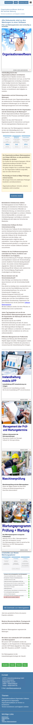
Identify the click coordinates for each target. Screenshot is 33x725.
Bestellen (5, 665)
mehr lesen (24, 400)
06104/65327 (8, 2)
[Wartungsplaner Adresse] (13, 686)
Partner (19, 665)
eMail (15, 2)
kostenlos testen (23, 2)
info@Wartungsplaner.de (13, 688)
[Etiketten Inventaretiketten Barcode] (25, 148)
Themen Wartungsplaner (9, 721)
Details (12, 665)
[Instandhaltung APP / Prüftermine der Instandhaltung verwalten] (16, 382)
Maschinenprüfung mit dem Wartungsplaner (16, 484)
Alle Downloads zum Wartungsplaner (16, 608)
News (25, 665)
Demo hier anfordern (20, 70)
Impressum (5, 717)
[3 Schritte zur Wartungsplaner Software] (16, 570)
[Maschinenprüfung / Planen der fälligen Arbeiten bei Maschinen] (16, 482)
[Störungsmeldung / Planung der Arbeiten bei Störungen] (16, 432)
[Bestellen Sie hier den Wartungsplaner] (16, 59)
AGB (3, 720)
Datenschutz (5, 718)
